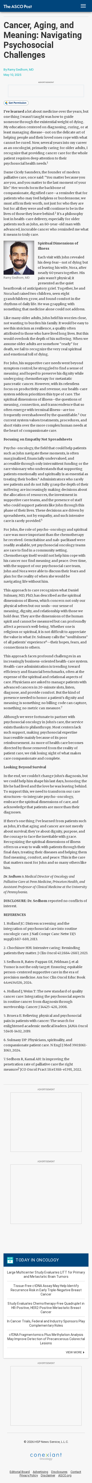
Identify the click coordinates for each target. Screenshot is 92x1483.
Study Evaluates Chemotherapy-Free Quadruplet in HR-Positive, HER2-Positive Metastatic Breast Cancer (46, 1308)
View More (74, 1352)
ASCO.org (64, 1475)
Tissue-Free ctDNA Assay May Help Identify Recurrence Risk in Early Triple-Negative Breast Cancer (46, 1290)
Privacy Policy (29, 1475)
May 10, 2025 (12, 75)
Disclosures (59, 1472)
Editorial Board (20, 1472)
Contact (76, 1472)
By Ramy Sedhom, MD (19, 69)
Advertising (40, 1472)
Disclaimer (48, 1475)
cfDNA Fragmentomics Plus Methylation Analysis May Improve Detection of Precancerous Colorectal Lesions (46, 1339)
